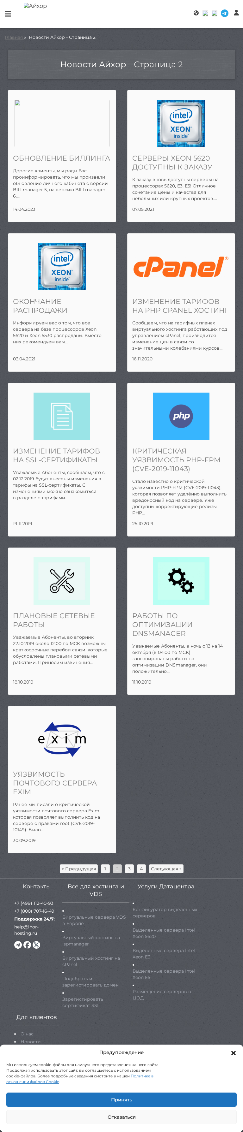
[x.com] (36, 945)
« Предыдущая (79, 869)
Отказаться (122, 1117)
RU (206, 13)
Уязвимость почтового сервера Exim (55, 783)
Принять (121, 1100)
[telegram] (18, 945)
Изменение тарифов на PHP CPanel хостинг (180, 306)
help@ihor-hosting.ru (26, 930)
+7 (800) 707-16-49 (34, 911)
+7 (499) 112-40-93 (33, 903)
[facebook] (27, 945)
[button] (233, 1052)
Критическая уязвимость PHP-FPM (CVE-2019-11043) (176, 460)
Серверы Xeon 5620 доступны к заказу (172, 162)
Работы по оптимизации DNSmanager (162, 625)
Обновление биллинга (61, 158)
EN (215, 13)
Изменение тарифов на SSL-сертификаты (56, 455)
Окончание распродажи (40, 306)
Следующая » (166, 869)
